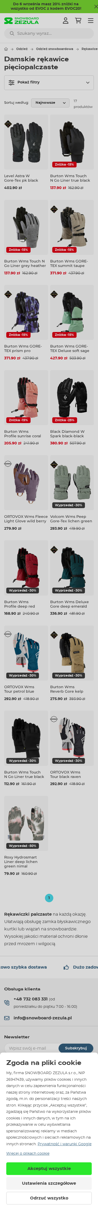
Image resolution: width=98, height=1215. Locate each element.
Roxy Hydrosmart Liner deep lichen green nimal (21, 862)
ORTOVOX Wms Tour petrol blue (19, 689)
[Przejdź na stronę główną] (6, 49)
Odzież (22, 49)
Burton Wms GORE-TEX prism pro (23, 348)
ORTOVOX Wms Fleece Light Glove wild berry (26, 518)
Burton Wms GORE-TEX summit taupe (69, 263)
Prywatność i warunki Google (64, 1144)
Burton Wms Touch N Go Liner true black (70, 178)
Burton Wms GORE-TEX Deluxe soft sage (69, 348)
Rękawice (90, 49)
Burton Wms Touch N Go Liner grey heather (25, 263)
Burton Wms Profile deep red (19, 604)
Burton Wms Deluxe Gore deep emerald (69, 604)
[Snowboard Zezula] (21, 20)
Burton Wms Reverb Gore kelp (66, 689)
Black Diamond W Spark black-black (67, 433)
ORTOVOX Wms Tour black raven (65, 774)
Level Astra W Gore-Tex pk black (21, 178)
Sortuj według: (16, 103)
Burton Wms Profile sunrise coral (22, 433)
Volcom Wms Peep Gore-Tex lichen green (71, 518)
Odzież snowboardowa (54, 49)
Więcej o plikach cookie (27, 1154)
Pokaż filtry (28, 82)
